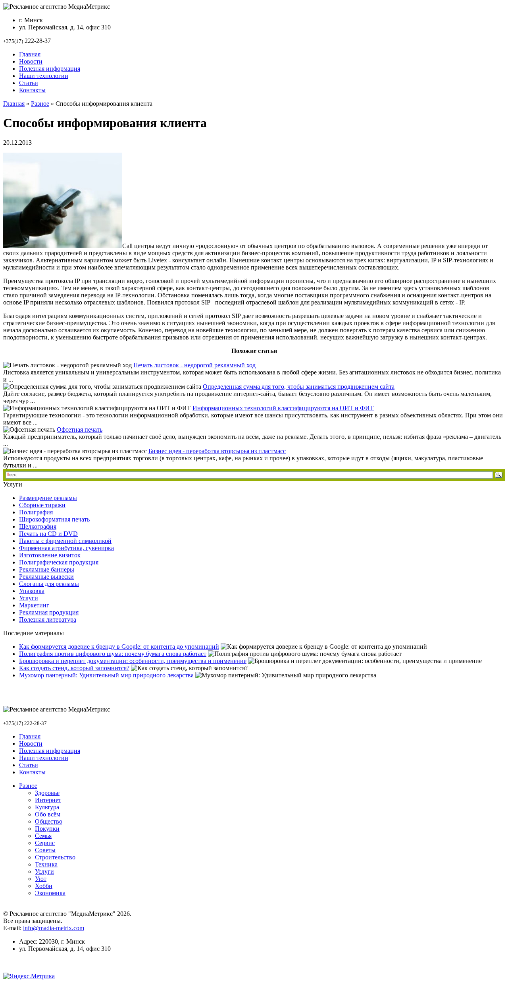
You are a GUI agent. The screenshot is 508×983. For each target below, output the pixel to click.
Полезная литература (47, 619)
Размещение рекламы (48, 497)
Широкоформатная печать (54, 519)
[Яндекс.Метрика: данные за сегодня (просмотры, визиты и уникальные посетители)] (29, 976)
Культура (47, 807)
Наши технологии (43, 75)
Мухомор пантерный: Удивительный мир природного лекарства (106, 675)
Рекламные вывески (46, 576)
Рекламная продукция (49, 612)
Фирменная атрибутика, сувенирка (66, 548)
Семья (43, 835)
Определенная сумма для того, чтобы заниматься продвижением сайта (298, 386)
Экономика (50, 893)
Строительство (55, 857)
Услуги (28, 598)
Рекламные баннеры (46, 569)
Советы (45, 850)
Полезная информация (49, 68)
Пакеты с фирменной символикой (65, 540)
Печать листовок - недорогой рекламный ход (194, 365)
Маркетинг (34, 605)
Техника (46, 864)
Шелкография (37, 526)
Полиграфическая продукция (58, 562)
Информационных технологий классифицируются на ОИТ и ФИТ (283, 408)
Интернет (48, 800)
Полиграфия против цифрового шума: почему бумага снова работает (112, 653)
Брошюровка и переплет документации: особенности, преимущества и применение (132, 660)
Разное (40, 103)
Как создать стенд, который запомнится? (74, 668)
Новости (30, 61)
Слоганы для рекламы (49, 583)
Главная (29, 54)
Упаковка (31, 590)
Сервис (45, 843)
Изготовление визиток (50, 555)
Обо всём (47, 814)
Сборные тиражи (42, 505)
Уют (40, 878)
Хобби (43, 885)
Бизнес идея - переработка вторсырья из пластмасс (217, 451)
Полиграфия (36, 512)
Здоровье (47, 792)
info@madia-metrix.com (53, 928)
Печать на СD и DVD (48, 533)
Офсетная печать (79, 429)
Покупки (47, 828)
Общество (48, 821)
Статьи (28, 82)
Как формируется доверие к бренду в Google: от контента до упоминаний (119, 646)
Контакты (32, 90)
